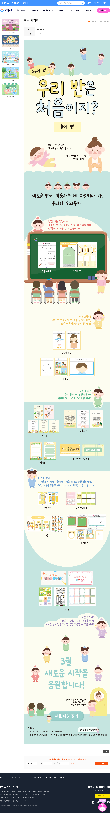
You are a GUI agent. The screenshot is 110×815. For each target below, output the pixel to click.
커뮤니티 (88, 10)
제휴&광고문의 (64, 777)
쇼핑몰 (102, 10)
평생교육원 (75, 10)
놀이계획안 (21, 10)
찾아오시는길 (37, 777)
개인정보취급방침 (14, 777)
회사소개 (2, 777)
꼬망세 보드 (15, 3)
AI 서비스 (8, 10)
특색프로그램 (48, 10)
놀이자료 (34, 10)
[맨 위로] (102, 800)
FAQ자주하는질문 (51, 777)
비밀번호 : (57, 763)
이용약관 (26, 777)
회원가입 (97, 3)
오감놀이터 (26, 3)
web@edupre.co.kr (20, 801)
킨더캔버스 (5, 3)
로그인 (89, 3)
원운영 (61, 10)
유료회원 (105, 3)
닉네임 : (41, 763)
